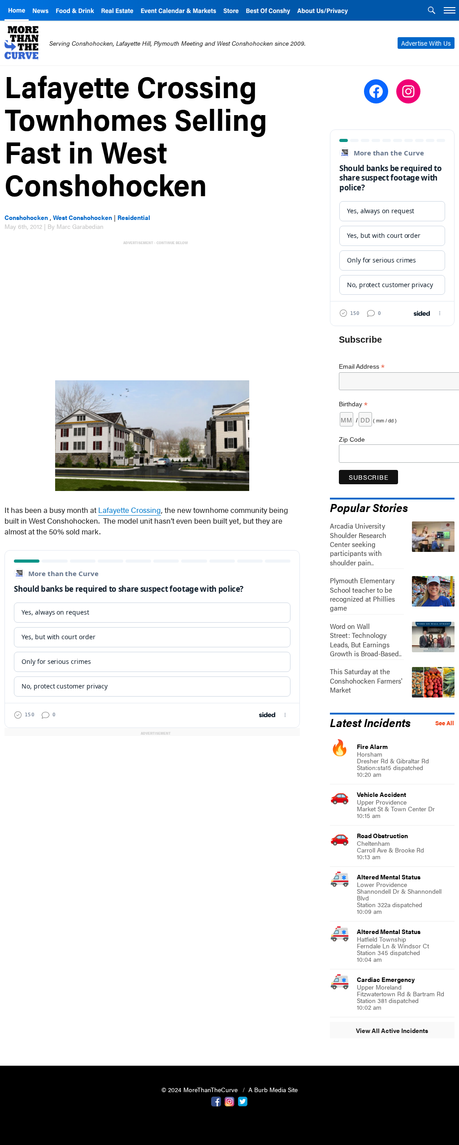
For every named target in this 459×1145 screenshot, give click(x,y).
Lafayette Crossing (129, 509)
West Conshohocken (82, 217)
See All (444, 723)
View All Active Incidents (392, 1030)
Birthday (353, 404)
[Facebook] (216, 1101)
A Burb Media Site (273, 1089)
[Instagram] (229, 1101)
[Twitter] (243, 1101)
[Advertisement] (154, 309)
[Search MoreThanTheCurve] (431, 11)
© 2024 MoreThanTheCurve (200, 1089)
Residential (133, 217)
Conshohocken (26, 217)
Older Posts (152, 755)
